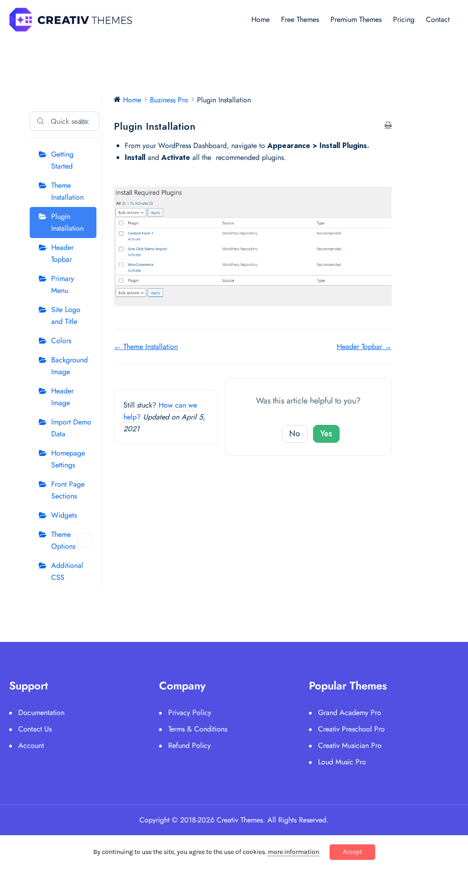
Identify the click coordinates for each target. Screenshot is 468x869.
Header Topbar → (364, 346)
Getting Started (62, 160)
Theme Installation (67, 191)
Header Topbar (62, 253)
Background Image (69, 366)
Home (260, 19)
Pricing (404, 19)
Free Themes (300, 19)
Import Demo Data (71, 428)
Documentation (41, 712)
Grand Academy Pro (349, 712)
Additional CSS (67, 571)
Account (31, 745)
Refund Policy (189, 745)
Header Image (62, 397)
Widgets (64, 515)
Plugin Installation (67, 222)
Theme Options (63, 540)
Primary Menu (62, 284)
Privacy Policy (189, 712)
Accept (352, 852)
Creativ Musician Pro (350, 745)
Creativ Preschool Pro (351, 729)
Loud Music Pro (342, 762)
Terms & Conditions (197, 729)
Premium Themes (356, 19)
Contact (438, 19)
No (294, 434)
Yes (326, 434)
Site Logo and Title (65, 315)
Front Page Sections (68, 490)
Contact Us (35, 729)
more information (293, 852)
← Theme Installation (146, 346)
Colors (61, 340)
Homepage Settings (68, 459)
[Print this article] (388, 126)
